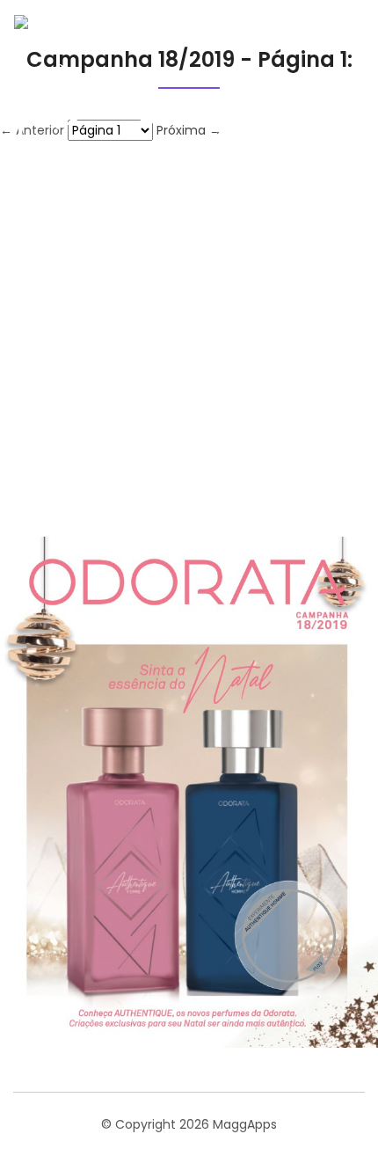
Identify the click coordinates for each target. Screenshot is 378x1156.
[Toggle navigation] (337, 85)
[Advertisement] (189, 339)
